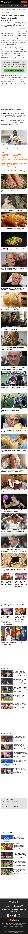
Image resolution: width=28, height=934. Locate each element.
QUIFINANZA (8, 924)
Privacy (16, 926)
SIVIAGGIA (24, 923)
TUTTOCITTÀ (15, 923)
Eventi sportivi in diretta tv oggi (10, 806)
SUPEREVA (19, 924)
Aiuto (19, 927)
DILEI (20, 923)
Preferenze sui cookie (12, 927)
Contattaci (15, 909)
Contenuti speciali (6, 909)
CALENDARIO (14, 5)
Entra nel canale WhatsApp (15, 70)
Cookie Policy (21, 926)
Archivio (16, 911)
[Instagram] (19, 916)
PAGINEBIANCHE (9, 923)
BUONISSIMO (14, 924)
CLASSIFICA (23, 5)
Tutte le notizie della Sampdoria (10, 167)
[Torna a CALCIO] (2, 6)
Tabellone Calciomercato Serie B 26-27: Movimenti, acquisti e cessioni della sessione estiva (14, 159)
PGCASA (4, 923)
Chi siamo (5, 926)
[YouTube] (11, 916)
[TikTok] (15, 916)
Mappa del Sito (22, 909)
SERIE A (10, 12)
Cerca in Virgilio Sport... (13, 906)
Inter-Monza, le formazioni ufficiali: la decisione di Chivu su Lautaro (12, 154)
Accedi (24, 2)
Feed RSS (11, 911)
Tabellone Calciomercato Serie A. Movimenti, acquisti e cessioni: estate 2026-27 (14, 164)
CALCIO (5, 12)
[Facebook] (8, 916)
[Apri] (2, 2)
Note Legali (11, 926)
